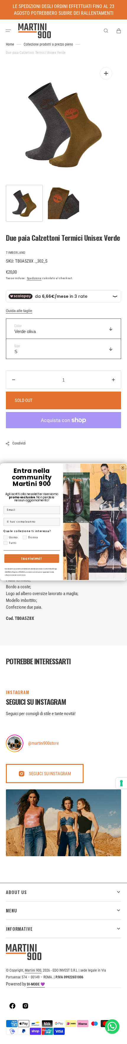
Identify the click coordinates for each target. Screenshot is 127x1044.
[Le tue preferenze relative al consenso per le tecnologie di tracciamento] (121, 783)
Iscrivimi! (31, 558)
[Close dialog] (123, 467)
